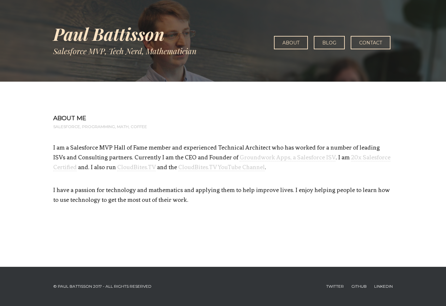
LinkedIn (383, 286)
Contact (370, 43)
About (290, 43)
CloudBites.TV (136, 167)
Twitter (335, 286)
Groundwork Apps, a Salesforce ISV (288, 157)
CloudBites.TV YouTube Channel (221, 167)
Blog (329, 43)
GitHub (359, 286)
